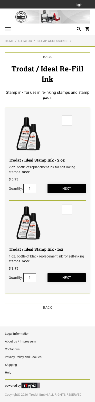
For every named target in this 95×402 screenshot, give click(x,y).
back (47, 57)
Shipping (11, 365)
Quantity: (16, 188)
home (9, 41)
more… (27, 172)
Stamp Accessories (52, 41)
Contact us (12, 349)
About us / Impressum (20, 341)
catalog (25, 41)
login (79, 5)
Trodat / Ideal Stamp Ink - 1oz (36, 249)
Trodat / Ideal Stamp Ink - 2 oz (37, 160)
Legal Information (17, 333)
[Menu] (8, 30)
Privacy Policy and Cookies (23, 357)
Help (8, 372)
